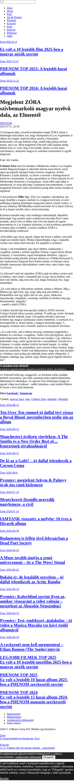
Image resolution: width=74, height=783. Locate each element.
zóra (27, 399)
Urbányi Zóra (38, 399)
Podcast (11, 29)
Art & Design (14, 17)
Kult (9, 14)
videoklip (63, 399)
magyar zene (17, 399)
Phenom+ (12, 32)
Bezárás (4, 778)
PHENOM (6, 123)
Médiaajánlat (14, 717)
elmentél (51, 399)
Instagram (26, 393)
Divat (10, 11)
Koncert (11, 23)
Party (10, 26)
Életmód (11, 20)
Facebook (12, 393)
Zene (9, 7)
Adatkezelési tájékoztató (20, 720)
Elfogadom (48, 757)
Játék (9, 36)
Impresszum (13, 713)
